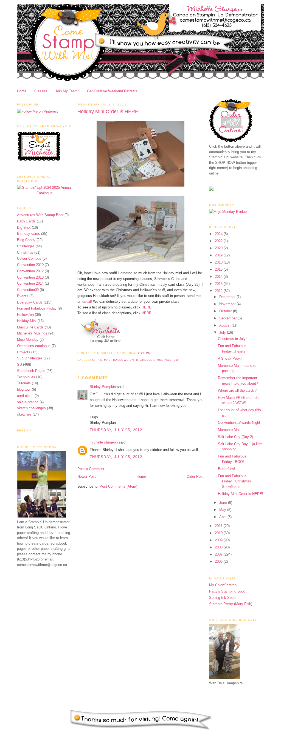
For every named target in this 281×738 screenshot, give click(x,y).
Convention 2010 (30, 265)
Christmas (25, 252)
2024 (219, 234)
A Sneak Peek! (230, 358)
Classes (40, 91)
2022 (219, 241)
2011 (219, 526)
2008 (219, 547)
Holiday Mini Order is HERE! (108, 111)
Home (21, 91)
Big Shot (24, 227)
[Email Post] (152, 352)
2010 (219, 533)
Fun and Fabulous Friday (37, 308)
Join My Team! (67, 91)
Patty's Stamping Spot (227, 591)
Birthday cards (28, 233)
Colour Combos (29, 258)
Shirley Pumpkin (103, 387)
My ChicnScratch (223, 585)
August (225, 325)
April (223, 517)
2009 (219, 540)
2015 (219, 269)
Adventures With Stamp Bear (40, 215)
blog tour (24, 389)
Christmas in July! (232, 339)
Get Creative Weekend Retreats (112, 91)
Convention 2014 (30, 283)
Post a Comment (90, 469)
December (228, 297)
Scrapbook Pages (31, 371)
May (223, 510)
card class (25, 396)
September (228, 318)
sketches (24, 414)
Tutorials (24, 383)
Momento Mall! (229, 430)
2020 (219, 248)
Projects (23, 352)
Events (22, 296)
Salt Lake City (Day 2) (235, 437)
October (226, 311)
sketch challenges (31, 408)
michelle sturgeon (104, 442)
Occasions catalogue (33, 346)
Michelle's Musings (32, 333)
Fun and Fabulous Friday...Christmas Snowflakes (234, 481)
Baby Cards (26, 221)
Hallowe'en (25, 315)
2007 (219, 554)
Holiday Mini (26, 321)
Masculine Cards (30, 327)
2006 (219, 561)
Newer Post (86, 476)
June (223, 502)
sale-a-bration (27, 402)
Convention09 (28, 290)
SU (19, 364)
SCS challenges (30, 358)
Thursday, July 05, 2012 (116, 430)
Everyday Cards (30, 302)
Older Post (195, 476)
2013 (219, 284)
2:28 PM (144, 352)
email (86, 301)
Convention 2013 (30, 277)
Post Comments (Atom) (118, 486)
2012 (219, 291)
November (228, 304)
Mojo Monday (27, 339)
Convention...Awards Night (239, 423)
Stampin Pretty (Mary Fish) (230, 604)
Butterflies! (226, 469)
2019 (219, 255)
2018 (219, 262)
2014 (219, 276)
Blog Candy (26, 240)
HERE (146, 307)
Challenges (26, 246)
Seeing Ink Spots (223, 598)
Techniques (26, 377)
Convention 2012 (30, 271)
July (223, 332)
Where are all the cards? (237, 390)
